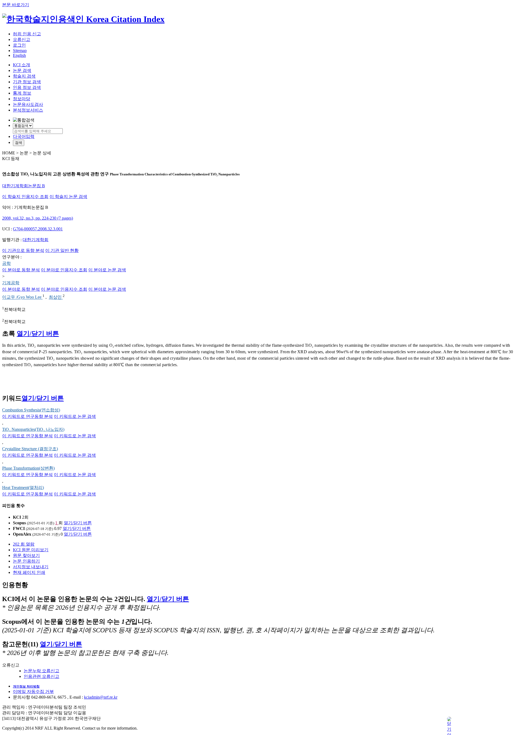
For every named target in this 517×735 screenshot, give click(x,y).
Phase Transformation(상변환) (28, 468)
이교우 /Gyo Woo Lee (22, 297)
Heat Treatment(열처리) (23, 487)
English (19, 55)
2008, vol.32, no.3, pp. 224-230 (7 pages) (37, 218)
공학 (6, 263)
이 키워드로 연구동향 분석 (27, 416)
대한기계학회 (35, 239)
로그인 (19, 45)
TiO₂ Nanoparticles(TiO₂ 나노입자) (33, 429)
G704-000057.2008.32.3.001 (38, 229)
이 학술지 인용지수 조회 (25, 196)
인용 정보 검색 (27, 87)
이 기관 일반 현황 (62, 250)
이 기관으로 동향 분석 (23, 250)
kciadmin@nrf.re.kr (100, 697)
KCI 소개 (21, 65)
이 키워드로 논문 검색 (75, 416)
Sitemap (20, 50)
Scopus (19, 523)
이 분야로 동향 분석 (21, 270)
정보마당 (21, 98)
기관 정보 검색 (27, 81)
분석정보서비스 (28, 110)
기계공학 (10, 282)
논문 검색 (22, 70)
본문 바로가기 (15, 4)
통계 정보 (22, 93)
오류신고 (21, 39)
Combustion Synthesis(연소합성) (31, 410)
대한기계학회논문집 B (23, 185)
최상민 (56, 297)
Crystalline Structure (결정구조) (30, 448)
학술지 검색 (24, 76)
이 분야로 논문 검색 (107, 270)
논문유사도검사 (28, 104)
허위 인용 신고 (27, 34)
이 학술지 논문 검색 (68, 196)
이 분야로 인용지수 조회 (64, 270)
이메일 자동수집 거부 (33, 691)
